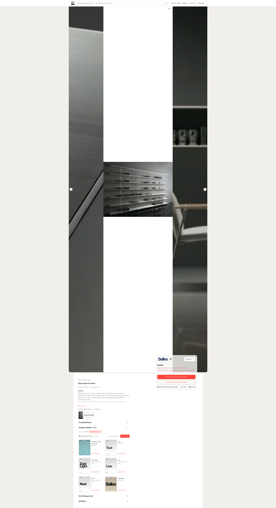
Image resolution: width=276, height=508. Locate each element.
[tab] (80, 431)
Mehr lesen (81, 406)
